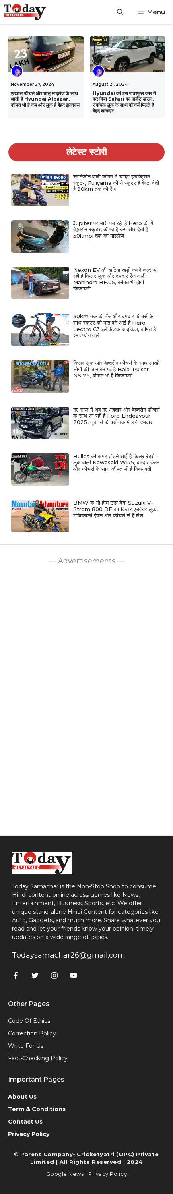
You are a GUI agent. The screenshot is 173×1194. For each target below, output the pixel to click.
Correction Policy (32, 1033)
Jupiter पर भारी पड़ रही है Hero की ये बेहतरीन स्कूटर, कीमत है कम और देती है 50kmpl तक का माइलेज (113, 229)
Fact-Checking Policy (38, 1058)
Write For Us (25, 1045)
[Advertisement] (86, 698)
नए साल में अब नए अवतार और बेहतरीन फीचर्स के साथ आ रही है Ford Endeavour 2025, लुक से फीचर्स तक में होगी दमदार (116, 415)
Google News (65, 1174)
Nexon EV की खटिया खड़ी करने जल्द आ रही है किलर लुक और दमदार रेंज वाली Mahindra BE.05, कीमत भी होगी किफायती (115, 279)
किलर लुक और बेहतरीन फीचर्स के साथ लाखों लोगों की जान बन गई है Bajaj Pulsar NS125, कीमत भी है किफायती (116, 369)
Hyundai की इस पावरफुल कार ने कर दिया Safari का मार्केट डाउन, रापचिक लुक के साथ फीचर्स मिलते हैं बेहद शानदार (124, 102)
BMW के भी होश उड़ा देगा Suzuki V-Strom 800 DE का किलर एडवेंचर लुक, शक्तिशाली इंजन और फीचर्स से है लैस (115, 508)
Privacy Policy (107, 1174)
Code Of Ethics (29, 1020)
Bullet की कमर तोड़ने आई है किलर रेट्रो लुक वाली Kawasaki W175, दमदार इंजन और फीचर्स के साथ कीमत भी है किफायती (116, 462)
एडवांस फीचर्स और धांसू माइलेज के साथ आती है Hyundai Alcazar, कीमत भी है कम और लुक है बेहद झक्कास (45, 99)
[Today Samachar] (25, 12)
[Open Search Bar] (120, 12)
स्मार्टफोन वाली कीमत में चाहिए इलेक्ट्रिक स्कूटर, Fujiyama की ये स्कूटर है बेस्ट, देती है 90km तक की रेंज (116, 182)
